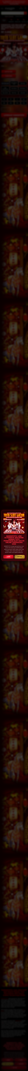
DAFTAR (19, 556)
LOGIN (8, 556)
